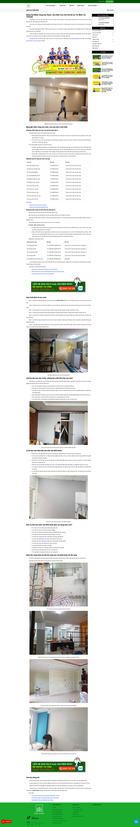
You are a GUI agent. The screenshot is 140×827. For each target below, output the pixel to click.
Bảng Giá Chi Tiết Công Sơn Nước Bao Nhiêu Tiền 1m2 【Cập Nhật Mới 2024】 (107, 90)
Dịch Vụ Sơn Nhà (76, 807)
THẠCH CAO (62, 5)
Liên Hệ (54, 807)
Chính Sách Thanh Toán (58, 818)
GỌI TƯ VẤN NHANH (109, 1)
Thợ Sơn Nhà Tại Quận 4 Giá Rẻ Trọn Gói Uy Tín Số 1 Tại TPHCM (107, 76)
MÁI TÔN (72, 5)
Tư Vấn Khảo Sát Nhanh (104, 17)
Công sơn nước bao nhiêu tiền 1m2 (39, 207)
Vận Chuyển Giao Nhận (57, 814)
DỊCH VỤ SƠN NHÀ (50, 5)
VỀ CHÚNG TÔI (95, 41)
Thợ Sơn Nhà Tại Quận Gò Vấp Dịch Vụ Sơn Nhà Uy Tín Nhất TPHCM (107, 83)
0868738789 (102, 1)
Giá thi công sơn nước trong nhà (38, 205)
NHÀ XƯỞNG (95, 48)
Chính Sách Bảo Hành (57, 809)
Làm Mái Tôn (76, 812)
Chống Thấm (76, 814)
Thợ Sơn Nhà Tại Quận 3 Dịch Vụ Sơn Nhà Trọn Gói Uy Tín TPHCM (107, 57)
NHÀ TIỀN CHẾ (95, 46)
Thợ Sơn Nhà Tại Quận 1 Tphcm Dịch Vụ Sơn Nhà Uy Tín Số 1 (107, 63)
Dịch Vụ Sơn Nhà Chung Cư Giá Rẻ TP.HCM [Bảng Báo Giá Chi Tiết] (107, 70)
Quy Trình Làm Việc (56, 816)
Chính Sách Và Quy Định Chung (59, 820)
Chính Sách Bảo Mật (57, 812)
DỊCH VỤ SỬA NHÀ (92, 5)
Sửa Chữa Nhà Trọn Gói (78, 816)
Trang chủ (111, 10)
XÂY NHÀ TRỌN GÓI (96, 43)
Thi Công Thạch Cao (77, 809)
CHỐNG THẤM (80, 5)
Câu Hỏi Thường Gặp (57, 822)
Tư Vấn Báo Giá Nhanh (104, 22)
